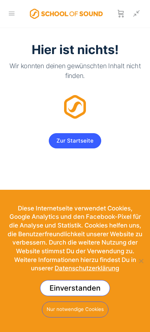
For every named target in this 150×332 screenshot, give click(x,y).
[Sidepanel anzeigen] (135, 14)
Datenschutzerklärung (87, 268)
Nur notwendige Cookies (75, 309)
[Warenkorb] (121, 14)
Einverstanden (75, 287)
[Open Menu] (11, 13)
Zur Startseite (75, 140)
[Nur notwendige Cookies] (141, 261)
